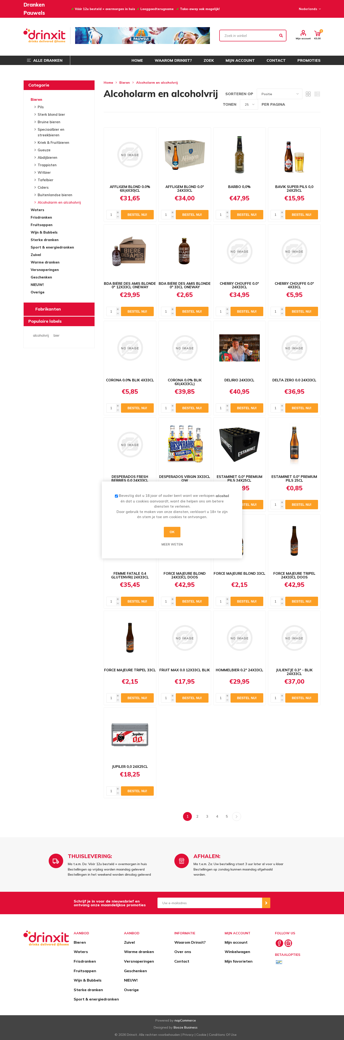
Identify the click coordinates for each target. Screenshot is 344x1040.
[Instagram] (288, 943)
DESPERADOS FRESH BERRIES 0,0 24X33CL (129, 478)
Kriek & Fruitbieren (53, 142)
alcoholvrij (41, 335)
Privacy (188, 1035)
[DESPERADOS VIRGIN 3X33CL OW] (185, 444)
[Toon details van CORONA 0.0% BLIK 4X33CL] (130, 348)
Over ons (182, 951)
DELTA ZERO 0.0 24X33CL (294, 380)
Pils (41, 107)
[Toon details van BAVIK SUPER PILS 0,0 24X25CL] (294, 154)
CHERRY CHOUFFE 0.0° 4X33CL (294, 285)
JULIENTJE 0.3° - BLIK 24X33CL (294, 672)
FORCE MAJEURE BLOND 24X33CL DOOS (185, 575)
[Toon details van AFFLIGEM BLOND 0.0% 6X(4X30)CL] (130, 154)
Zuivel (36, 255)
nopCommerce (185, 1020)
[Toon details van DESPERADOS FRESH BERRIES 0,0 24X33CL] (130, 444)
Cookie (201, 1035)
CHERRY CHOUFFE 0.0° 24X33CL (239, 285)
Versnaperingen (45, 269)
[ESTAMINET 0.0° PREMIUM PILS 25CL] (294, 444)
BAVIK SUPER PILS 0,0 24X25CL (294, 188)
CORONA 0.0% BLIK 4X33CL (130, 380)
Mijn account (303, 38)
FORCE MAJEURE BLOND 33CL (239, 573)
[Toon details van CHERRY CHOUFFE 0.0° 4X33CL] (294, 251)
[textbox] (253, 35)
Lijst (317, 94)
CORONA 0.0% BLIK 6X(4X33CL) (185, 382)
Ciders (43, 187)
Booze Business (186, 1027)
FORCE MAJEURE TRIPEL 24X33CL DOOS (294, 575)
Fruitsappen (41, 225)
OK (172, 532)
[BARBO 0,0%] (239, 154)
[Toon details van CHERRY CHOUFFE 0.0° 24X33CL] (239, 251)
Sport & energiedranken (52, 247)
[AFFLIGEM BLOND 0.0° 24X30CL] (185, 154)
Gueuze (44, 150)
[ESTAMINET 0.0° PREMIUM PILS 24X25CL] (239, 444)
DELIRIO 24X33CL (239, 380)
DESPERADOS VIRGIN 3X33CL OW (184, 478)
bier (56, 335)
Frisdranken (41, 217)
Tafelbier (45, 180)
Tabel (308, 94)
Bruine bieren (49, 122)
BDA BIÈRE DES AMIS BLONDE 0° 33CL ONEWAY (185, 285)
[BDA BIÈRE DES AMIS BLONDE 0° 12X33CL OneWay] (130, 251)
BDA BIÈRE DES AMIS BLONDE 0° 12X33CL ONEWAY (130, 285)
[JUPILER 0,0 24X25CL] (130, 734)
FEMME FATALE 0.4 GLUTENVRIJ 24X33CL (130, 575)
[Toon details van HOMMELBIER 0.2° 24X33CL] (239, 638)
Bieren (36, 99)
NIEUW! (37, 284)
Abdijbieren (47, 157)
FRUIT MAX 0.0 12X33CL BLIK (184, 670)
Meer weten (172, 544)
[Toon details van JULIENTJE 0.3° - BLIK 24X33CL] (294, 638)
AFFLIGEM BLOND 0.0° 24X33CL (184, 188)
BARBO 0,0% (239, 187)
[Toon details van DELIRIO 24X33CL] (239, 348)
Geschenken (41, 277)
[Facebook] (279, 943)
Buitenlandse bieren (55, 195)
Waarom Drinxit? (190, 942)
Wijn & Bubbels (44, 232)
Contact (181, 961)
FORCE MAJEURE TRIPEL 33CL (130, 670)
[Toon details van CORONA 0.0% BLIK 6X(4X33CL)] (185, 348)
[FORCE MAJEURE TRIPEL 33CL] (130, 638)
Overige (37, 292)
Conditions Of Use (223, 1035)
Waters (37, 210)
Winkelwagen (237, 951)
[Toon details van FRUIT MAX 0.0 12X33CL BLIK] (185, 638)
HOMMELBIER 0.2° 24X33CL (239, 670)
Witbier (44, 172)
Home (108, 82)
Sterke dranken (45, 240)
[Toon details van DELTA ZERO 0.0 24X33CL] (294, 348)
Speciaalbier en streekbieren (51, 132)
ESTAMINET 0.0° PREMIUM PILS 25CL (294, 478)
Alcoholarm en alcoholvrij (59, 202)
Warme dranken (45, 262)
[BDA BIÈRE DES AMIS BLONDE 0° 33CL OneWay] (185, 251)
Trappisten (47, 165)
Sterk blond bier (51, 114)
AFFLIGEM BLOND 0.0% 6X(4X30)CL (130, 188)
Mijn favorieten (239, 961)
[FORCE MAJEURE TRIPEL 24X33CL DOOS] (294, 541)
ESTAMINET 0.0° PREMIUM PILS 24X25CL (239, 478)
